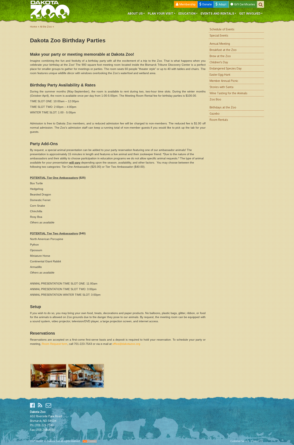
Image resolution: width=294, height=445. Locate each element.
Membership (187, 4)
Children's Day (219, 62)
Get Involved (250, 13)
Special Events (219, 35)
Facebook (33, 405)
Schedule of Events (222, 29)
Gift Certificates (244, 4)
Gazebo (215, 113)
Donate (207, 4)
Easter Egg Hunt (220, 74)
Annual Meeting (220, 43)
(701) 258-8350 (45, 429)
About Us (135, 13)
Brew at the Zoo (220, 56)
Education (187, 13)
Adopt (222, 4)
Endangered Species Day (226, 68)
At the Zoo (46, 26)
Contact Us (257, 441)
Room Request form (54, 343)
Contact (49, 405)
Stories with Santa (221, 87)
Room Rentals (219, 119)
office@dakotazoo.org (126, 343)
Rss (41, 405)
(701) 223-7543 (44, 425)
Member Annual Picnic (224, 80)
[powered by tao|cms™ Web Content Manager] (89, 441)
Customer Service (239, 441)
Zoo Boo (215, 99)
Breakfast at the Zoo (223, 50)
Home (33, 26)
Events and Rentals (217, 13)
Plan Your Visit (160, 13)
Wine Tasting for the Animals (228, 93)
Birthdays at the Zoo (223, 107)
